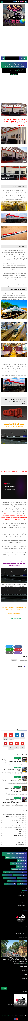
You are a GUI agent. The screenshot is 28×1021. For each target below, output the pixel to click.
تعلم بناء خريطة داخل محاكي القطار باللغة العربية (13, 827)
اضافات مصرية (15, 70)
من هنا (3, 259)
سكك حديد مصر (9, 70)
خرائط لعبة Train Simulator (13, 829)
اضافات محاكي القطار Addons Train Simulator (13, 816)
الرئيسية (22, 58)
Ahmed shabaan (23, 963)
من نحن (23, 899)
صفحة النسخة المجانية (20, 933)
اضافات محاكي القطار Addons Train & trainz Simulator (13, 814)
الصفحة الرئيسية (21, 70)
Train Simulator (22, 72)
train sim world (13, 838)
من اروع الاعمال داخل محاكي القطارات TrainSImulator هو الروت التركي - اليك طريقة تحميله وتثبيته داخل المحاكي (15, 960)
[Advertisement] (14, 41)
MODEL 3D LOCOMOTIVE (13, 836)
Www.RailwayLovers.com (14, 618)
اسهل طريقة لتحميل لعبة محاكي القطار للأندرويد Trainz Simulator (11, 760)
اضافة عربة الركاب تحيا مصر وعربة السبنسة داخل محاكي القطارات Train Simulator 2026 (12, 790)
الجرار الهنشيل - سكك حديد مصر (13, 821)
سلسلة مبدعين (13, 834)
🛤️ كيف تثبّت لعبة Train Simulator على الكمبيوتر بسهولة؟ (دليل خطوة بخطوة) (12, 779)
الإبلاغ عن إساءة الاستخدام (21, 1009)
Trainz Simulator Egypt (13, 844)
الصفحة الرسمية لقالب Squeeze (18, 930)
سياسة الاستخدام (21, 905)
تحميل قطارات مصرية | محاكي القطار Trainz (12, 770)
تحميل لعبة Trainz (13, 823)
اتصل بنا (23, 902)
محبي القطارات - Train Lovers (7, 1015)
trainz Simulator (13, 842)
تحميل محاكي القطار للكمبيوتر (13, 825)
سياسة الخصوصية (21, 895)
